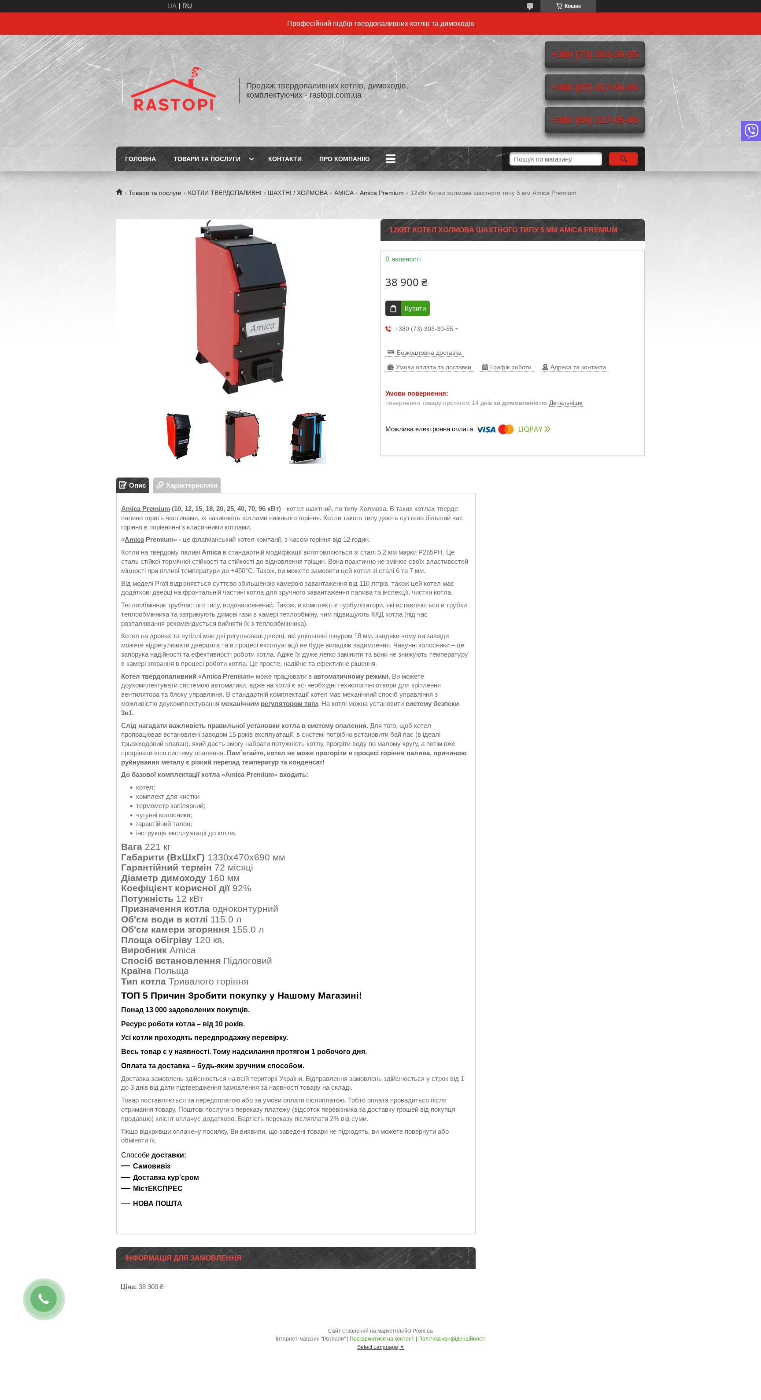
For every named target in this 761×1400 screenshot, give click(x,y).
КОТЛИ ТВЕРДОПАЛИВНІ (225, 192)
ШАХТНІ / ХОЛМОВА (298, 192)
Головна (140, 158)
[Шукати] (623, 158)
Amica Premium (382, 192)
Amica (134, 539)
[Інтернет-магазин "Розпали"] (173, 90)
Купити (415, 308)
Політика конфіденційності (452, 1339)
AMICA (344, 192)
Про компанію (344, 158)
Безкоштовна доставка (429, 352)
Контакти (285, 158)
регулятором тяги (289, 703)
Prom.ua (423, 1331)
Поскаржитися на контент (382, 1339)
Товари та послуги (207, 158)
